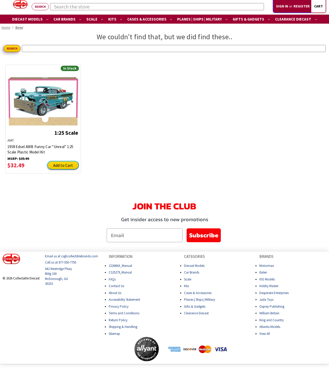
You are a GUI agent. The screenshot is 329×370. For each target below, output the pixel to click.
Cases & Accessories (147, 19)
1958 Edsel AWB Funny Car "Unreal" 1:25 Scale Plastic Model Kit (40, 149)
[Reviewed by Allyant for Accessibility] (147, 349)
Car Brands (64, 19)
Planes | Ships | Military (200, 19)
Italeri (263, 272)
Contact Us (116, 286)
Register (302, 6)
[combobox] (157, 6)
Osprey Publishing (271, 306)
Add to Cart (63, 165)
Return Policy (118, 320)
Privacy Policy (119, 306)
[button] (113, 349)
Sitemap (114, 334)
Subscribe (203, 235)
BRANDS (266, 256)
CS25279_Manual (120, 272)
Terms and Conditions (124, 313)
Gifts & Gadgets (249, 19)
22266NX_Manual (120, 266)
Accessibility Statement (124, 299)
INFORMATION (120, 256)
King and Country (271, 320)
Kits (112, 19)
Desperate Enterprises (274, 293)
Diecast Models (27, 19)
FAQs (112, 279)
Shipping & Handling (123, 327)
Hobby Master (268, 286)
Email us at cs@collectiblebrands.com (71, 256)
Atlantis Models (269, 327)
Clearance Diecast (293, 19)
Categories (194, 256)
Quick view (43, 97)
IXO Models (267, 279)
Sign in (282, 6)
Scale (92, 19)
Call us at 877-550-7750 (60, 262)
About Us (115, 293)
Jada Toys (266, 299)
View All (264, 334)
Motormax (266, 266)
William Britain (269, 313)
